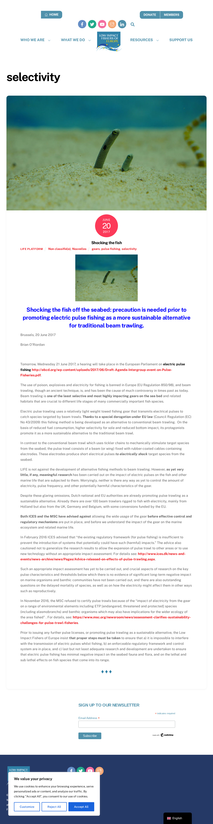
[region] (54, 794)
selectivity (129, 249)
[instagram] (112, 24)
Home (53, 14)
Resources (141, 40)
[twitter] (92, 24)
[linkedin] (122, 24)
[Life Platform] (109, 42)
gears (96, 249)
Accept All (81, 806)
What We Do (73, 40)
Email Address (89, 718)
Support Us (181, 40)
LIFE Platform (31, 249)
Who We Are (32, 40)
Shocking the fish (106, 242)
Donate (150, 14)
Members (171, 14)
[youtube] (102, 24)
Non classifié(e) (59, 249)
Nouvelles (79, 249)
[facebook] (82, 24)
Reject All (54, 806)
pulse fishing (110, 249)
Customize (27, 806)
